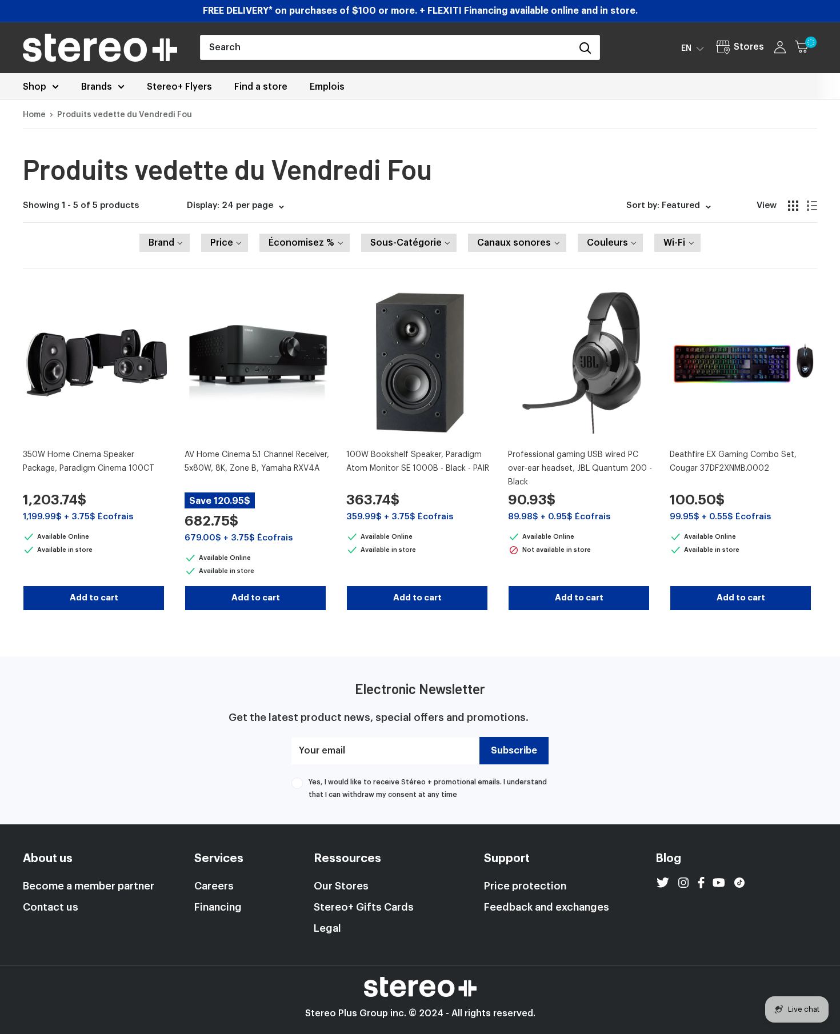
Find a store (260, 86)
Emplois (327, 86)
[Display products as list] (812, 206)
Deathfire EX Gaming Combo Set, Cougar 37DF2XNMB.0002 (733, 461)
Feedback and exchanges (546, 907)
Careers (214, 886)
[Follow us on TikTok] (739, 882)
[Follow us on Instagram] (683, 882)
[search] (386, 47)
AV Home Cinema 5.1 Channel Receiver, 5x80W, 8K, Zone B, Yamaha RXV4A (257, 461)
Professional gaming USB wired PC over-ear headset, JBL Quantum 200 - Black (580, 468)
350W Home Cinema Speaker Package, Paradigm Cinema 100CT (88, 461)
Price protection (525, 886)
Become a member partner (88, 886)
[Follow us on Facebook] (701, 882)
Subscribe (514, 750)
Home (34, 115)
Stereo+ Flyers (179, 86)
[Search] (585, 47)
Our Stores (341, 886)
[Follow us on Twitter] (663, 882)
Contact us (50, 907)
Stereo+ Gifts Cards (364, 907)
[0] (806, 47)
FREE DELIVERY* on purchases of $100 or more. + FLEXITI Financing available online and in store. (420, 10)
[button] (692, 48)
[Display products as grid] (793, 206)
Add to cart (94, 598)
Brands (96, 86)
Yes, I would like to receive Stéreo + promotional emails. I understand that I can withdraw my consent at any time (428, 788)
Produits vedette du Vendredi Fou (124, 115)
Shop (34, 86)
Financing (218, 907)
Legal (327, 928)
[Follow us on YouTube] (719, 882)
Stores (749, 46)
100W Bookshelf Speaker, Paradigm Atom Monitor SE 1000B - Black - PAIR (417, 461)
